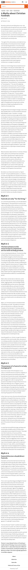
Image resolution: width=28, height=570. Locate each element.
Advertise (14, 559)
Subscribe (14, 562)
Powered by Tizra (14, 568)
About (14, 556)
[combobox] (12, 6)
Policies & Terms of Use (14, 565)
